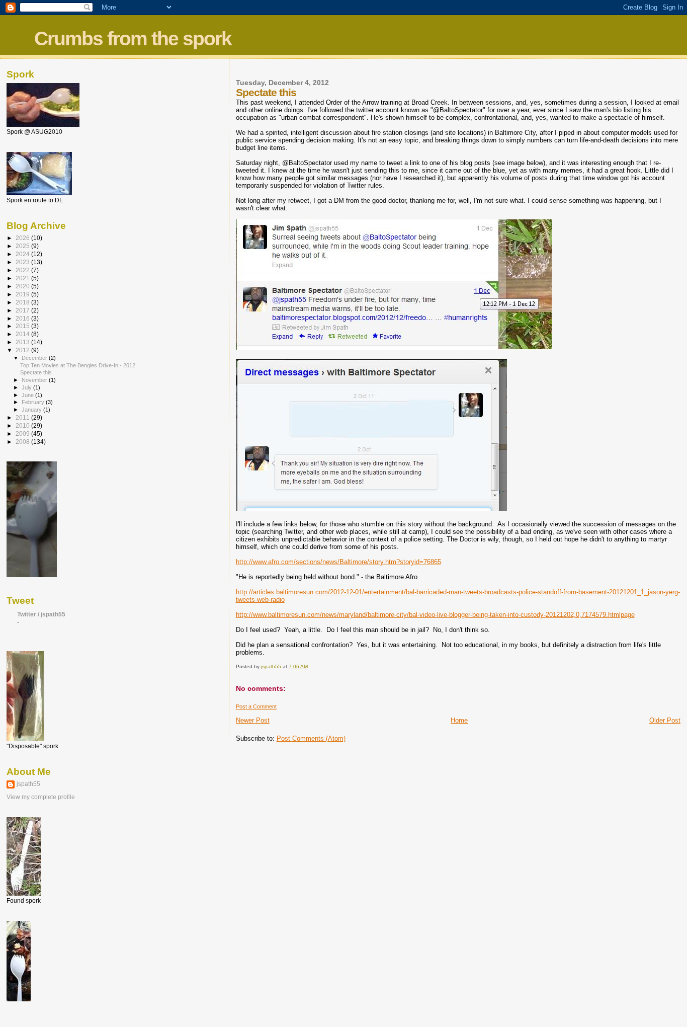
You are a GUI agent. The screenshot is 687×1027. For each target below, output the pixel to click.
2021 (23, 278)
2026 (23, 237)
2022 (23, 270)
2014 (23, 334)
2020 (23, 286)
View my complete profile (41, 797)
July (27, 387)
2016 (23, 318)
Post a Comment (256, 706)
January (32, 410)
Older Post (664, 720)
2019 (23, 294)
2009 (23, 433)
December (35, 358)
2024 (23, 254)
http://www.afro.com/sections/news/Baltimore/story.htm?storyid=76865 (338, 562)
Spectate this (36, 372)
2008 (23, 441)
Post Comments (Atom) (311, 738)
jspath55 (28, 783)
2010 (23, 425)
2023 (23, 262)
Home (459, 720)
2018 (23, 302)
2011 (23, 417)
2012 (23, 350)
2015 (23, 326)
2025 (23, 246)
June (28, 395)
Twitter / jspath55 (41, 614)
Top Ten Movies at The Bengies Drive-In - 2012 (77, 365)
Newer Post (253, 720)
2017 (23, 310)
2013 (23, 342)
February (34, 402)
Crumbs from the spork (132, 38)
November (35, 380)
